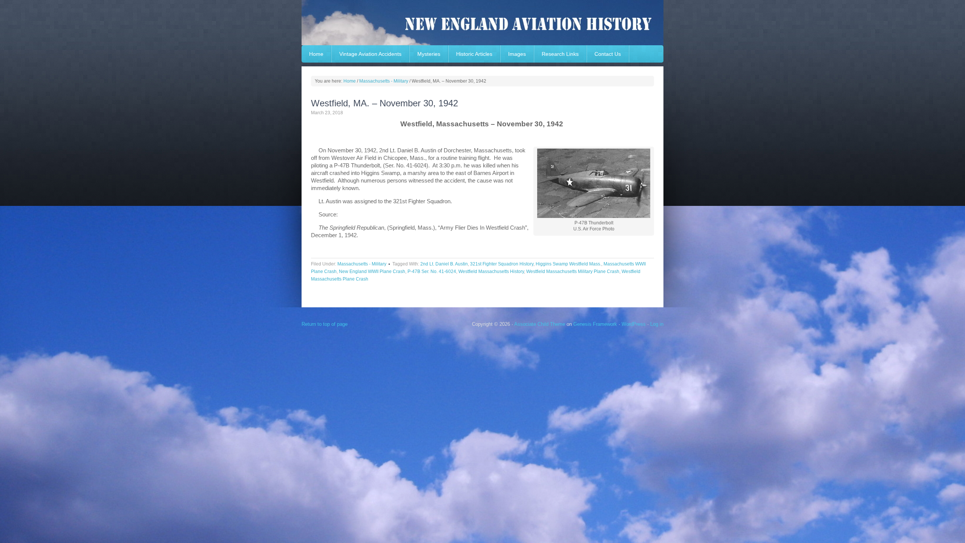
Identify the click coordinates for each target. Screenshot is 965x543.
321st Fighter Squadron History (501, 264)
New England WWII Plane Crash (372, 271)
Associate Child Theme (539, 324)
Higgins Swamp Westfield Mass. (568, 264)
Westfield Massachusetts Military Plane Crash (572, 271)
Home (316, 54)
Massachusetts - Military (361, 264)
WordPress (634, 324)
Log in (656, 324)
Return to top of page (325, 324)
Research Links (560, 54)
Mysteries (428, 54)
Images (517, 54)
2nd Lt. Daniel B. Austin (444, 264)
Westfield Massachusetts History (491, 271)
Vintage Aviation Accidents (370, 54)
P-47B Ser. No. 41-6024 (431, 271)
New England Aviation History (482, 22)
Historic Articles (474, 54)
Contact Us (607, 54)
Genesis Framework (595, 324)
